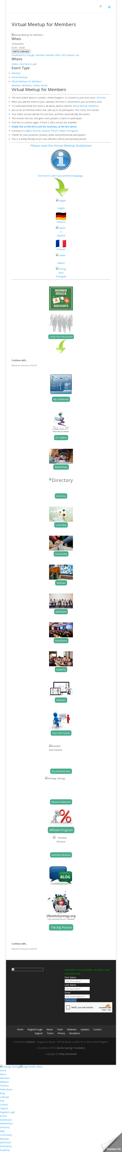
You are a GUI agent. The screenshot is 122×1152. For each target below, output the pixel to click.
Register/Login (34, 1029)
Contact (97, 1029)
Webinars (61, 700)
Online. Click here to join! (24, 64)
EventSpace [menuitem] (6, 1146)
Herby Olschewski (67, 1053)
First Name (70, 977)
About (50, 1029)
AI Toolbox (61, 437)
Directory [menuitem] (5, 1127)
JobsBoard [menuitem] (5, 1142)
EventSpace (61, 640)
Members (27, 85)
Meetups (16, 73)
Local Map (61, 524)
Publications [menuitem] (6, 1089)
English (27, 130)
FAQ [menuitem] (2, 1100)
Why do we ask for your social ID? (24, 365)
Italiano (61, 262)
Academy (61, 669)
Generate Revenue (61, 854)
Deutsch (61, 221)
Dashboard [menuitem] (5, 1119)
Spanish (46, 130)
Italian (62, 130)
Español (61, 235)
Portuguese (72, 130)
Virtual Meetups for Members (27, 81)
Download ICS (19, 55)
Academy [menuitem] (5, 1150)
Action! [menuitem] (3, 1115)
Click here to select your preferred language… (61, 175)
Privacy (61, 1033)
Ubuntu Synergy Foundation (70, 1047)
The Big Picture (61, 927)
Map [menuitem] (2, 1131)
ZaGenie (30, 1041)
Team (60, 1029)
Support (39, 1033)
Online (36, 85)
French (54, 130)
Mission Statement (61, 801)
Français (61, 249)
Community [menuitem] (6, 1134)
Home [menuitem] (3, 1070)
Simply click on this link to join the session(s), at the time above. (44, 126)
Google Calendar (35, 55)
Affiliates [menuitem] (4, 1081)
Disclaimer (74, 1033)
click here (101, 97)
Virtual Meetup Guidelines (86, 105)
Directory (61, 495)
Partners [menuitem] (4, 1085)
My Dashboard (61, 399)
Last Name (70, 984)
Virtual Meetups (20, 77)
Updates (85, 1029)
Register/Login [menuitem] (7, 1112)
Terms (50, 1033)
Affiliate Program (61, 830)
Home (20, 1029)
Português (61, 276)
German (37, 130)
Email (67, 992)
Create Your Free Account (61, 336)
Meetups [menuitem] (4, 1138)
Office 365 (60, 55)
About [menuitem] (3, 1074)
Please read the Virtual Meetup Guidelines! (61, 145)
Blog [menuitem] (2, 1093)
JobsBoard (61, 611)
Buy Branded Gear (61, 771)
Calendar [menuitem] (4, 1097)
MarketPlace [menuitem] (6, 1123)
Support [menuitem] (4, 1108)
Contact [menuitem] (4, 1104)
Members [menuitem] (5, 1078)
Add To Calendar (21, 51)
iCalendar (49, 55)
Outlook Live (72, 55)
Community (61, 553)
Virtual (44, 85)
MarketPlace (61, 467)
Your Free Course (61, 733)
